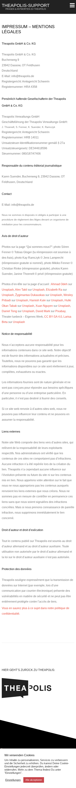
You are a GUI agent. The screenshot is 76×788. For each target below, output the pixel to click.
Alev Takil (21, 289)
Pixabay (60, 311)
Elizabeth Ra (54, 289)
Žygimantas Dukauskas (30, 294)
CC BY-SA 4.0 (53, 316)
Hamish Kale (38, 300)
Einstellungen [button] (13, 780)
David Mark (43, 311)
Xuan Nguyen (44, 305)
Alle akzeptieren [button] (33, 780)
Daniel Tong (9, 311)
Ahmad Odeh (59, 284)
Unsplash (8, 289)
